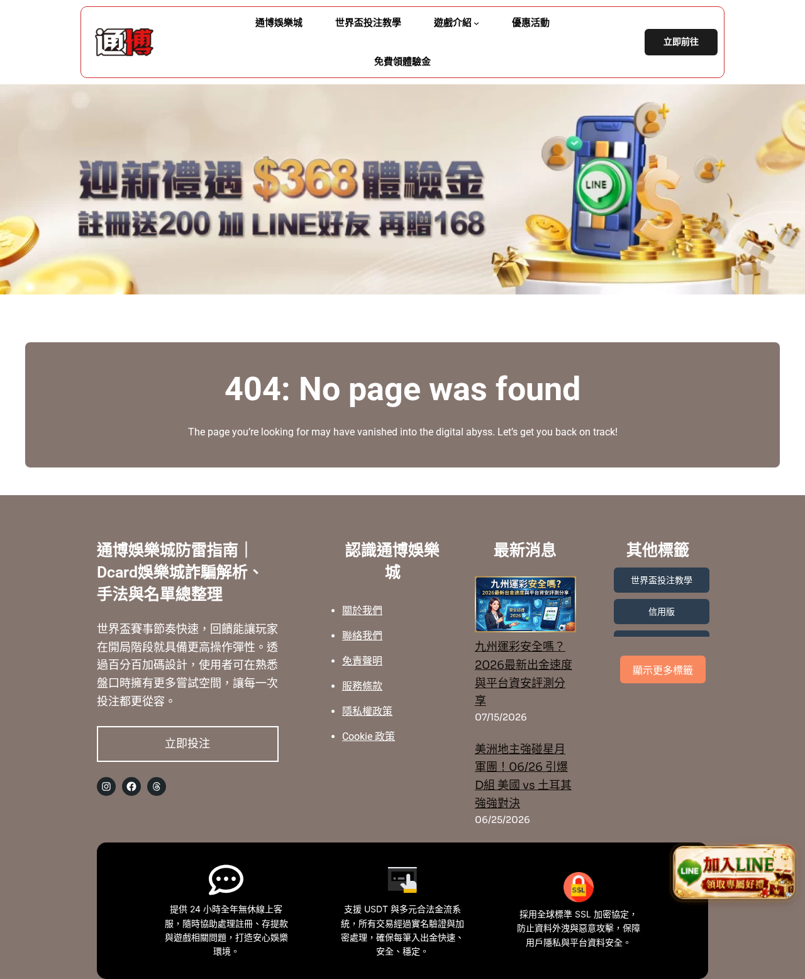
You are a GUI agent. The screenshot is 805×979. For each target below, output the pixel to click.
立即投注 (187, 743)
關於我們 (362, 611)
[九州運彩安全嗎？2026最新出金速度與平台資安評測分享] (525, 607)
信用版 (661, 611)
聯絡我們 (362, 636)
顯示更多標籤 (663, 670)
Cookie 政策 (368, 736)
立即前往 (681, 41)
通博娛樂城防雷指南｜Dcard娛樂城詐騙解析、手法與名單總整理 (180, 572)
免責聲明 (362, 661)
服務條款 (362, 686)
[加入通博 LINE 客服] (734, 871)
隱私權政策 (367, 711)
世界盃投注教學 (661, 580)
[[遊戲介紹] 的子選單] (476, 23)
